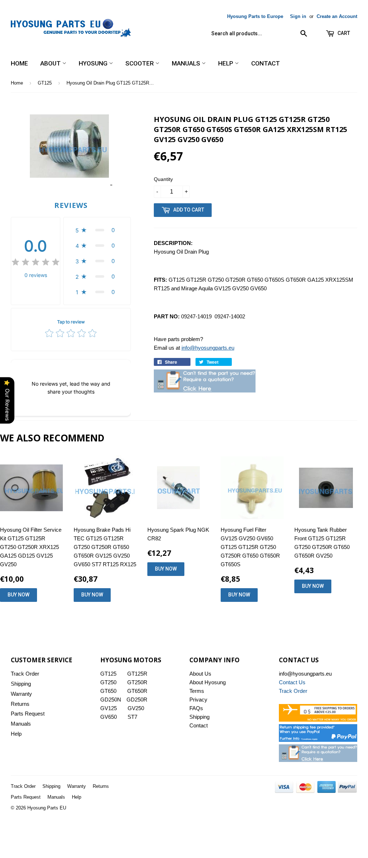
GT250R (137, 682)
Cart (343, 33)
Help (226, 63)
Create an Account (337, 16)
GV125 (108, 708)
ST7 (132, 717)
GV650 (108, 717)
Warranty (21, 694)
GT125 (45, 83)
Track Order (25, 674)
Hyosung (94, 63)
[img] (35, 263)
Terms (196, 691)
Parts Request (28, 714)
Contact (265, 63)
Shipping (21, 684)
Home (19, 63)
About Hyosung (207, 682)
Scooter (140, 63)
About (51, 63)
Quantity (163, 179)
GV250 (136, 708)
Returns (20, 704)
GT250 (108, 682)
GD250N (110, 699)
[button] (97, 230)
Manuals (187, 63)
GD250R (136, 699)
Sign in (298, 16)
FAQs (196, 708)
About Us (200, 674)
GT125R (137, 674)
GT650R (137, 691)
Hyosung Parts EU (46, 808)
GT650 (108, 691)
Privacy (198, 699)
